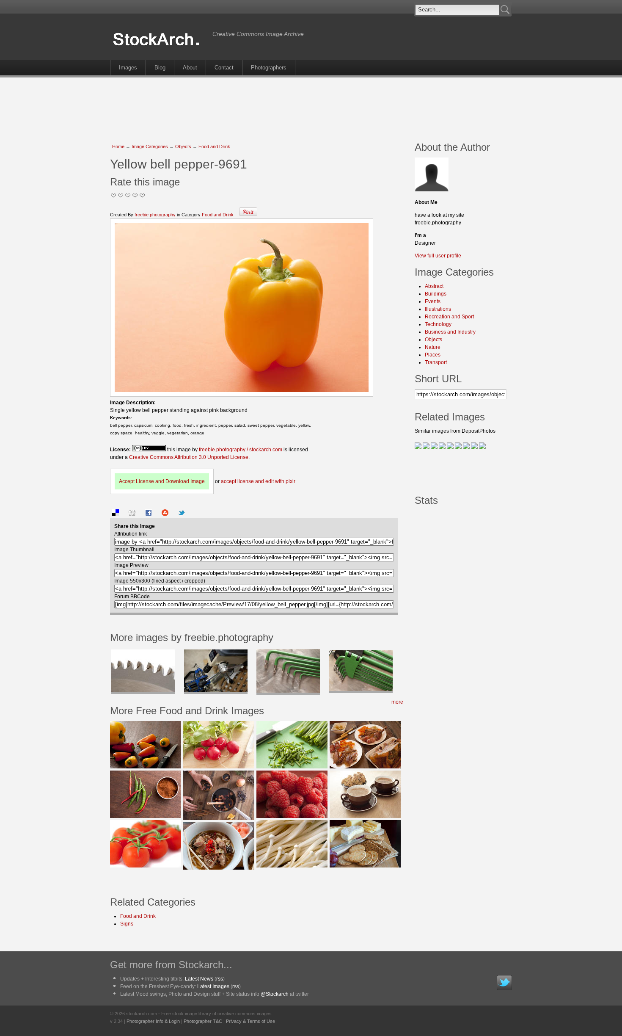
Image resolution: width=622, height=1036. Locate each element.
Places (432, 355)
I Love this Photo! (142, 195)
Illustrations (438, 309)
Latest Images (213, 986)
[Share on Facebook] (148, 514)
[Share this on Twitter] (181, 514)
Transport (436, 362)
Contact (224, 67)
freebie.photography (155, 214)
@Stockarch (275, 994)
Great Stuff (135, 195)
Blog (159, 67)
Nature (432, 347)
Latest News (199, 979)
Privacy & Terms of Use (250, 1021)
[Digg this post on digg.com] (132, 514)
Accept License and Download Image (162, 481)
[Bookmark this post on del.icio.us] (115, 514)
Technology (438, 324)
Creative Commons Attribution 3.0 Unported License (188, 457)
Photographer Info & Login (153, 1021)
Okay (120, 195)
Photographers (268, 67)
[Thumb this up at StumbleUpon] (165, 514)
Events (432, 301)
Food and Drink (214, 146)
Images (128, 67)
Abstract (434, 286)
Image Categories (150, 146)
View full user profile (438, 256)
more (397, 702)
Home (118, 146)
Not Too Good (113, 195)
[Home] (159, 46)
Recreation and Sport (449, 317)
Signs (126, 924)
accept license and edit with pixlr (258, 481)
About (190, 67)
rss (219, 979)
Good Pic (128, 195)
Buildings (435, 294)
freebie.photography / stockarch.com (240, 450)
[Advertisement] (311, 105)
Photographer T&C (203, 1021)
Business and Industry (450, 332)
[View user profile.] (432, 190)
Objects (183, 146)
